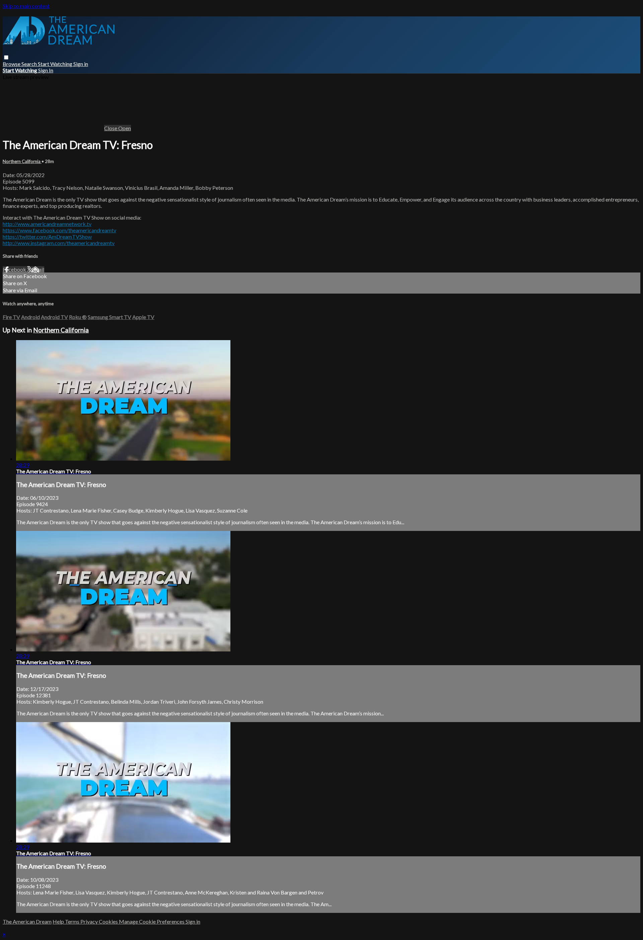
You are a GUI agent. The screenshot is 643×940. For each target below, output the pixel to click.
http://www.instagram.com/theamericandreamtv (59, 243)
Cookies (109, 921)
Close (111, 128)
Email (37, 269)
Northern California (22, 161)
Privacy (89, 921)
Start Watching (55, 64)
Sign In (45, 70)
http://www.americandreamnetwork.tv (47, 224)
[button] (6, 57)
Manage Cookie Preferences (152, 921)
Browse (12, 64)
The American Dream (27, 921)
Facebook (15, 269)
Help (59, 921)
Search (29, 64)
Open (124, 128)
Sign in (80, 64)
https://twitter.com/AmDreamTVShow (47, 236)
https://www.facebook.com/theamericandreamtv (59, 230)
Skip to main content (26, 6)
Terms (72, 921)
